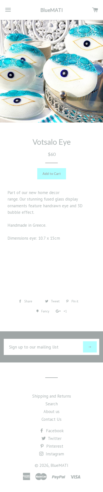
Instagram (54, 454)
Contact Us (52, 419)
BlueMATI (51, 10)
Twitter (54, 438)
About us (52, 411)
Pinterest (54, 446)
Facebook (54, 430)
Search (52, 404)
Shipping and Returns (51, 396)
